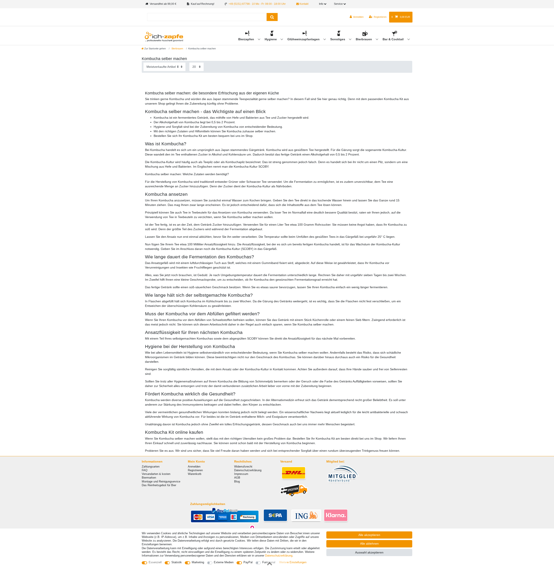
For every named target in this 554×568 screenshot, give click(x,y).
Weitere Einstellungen (292, 562)
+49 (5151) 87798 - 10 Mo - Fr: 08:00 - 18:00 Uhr (257, 3)
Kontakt (303, 3)
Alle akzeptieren (369, 535)
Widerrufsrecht (243, 466)
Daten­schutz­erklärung (278, 555)
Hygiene (271, 39)
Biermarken (149, 477)
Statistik (176, 562)
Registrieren (195, 470)
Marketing (198, 562)
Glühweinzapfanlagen (303, 39)
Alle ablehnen (369, 543)
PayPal (248, 562)
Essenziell (155, 562)
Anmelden (194, 466)
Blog (237, 481)
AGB (237, 477)
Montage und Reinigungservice (161, 481)
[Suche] (272, 17)
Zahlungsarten (150, 466)
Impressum (241, 474)
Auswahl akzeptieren (369, 552)
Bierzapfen (246, 39)
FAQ (144, 470)
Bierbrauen (364, 39)
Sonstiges (338, 39)
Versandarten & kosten (156, 474)
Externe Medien (224, 562)
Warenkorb (194, 474)
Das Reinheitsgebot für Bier (159, 485)
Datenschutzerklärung (247, 470)
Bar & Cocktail (393, 39)
